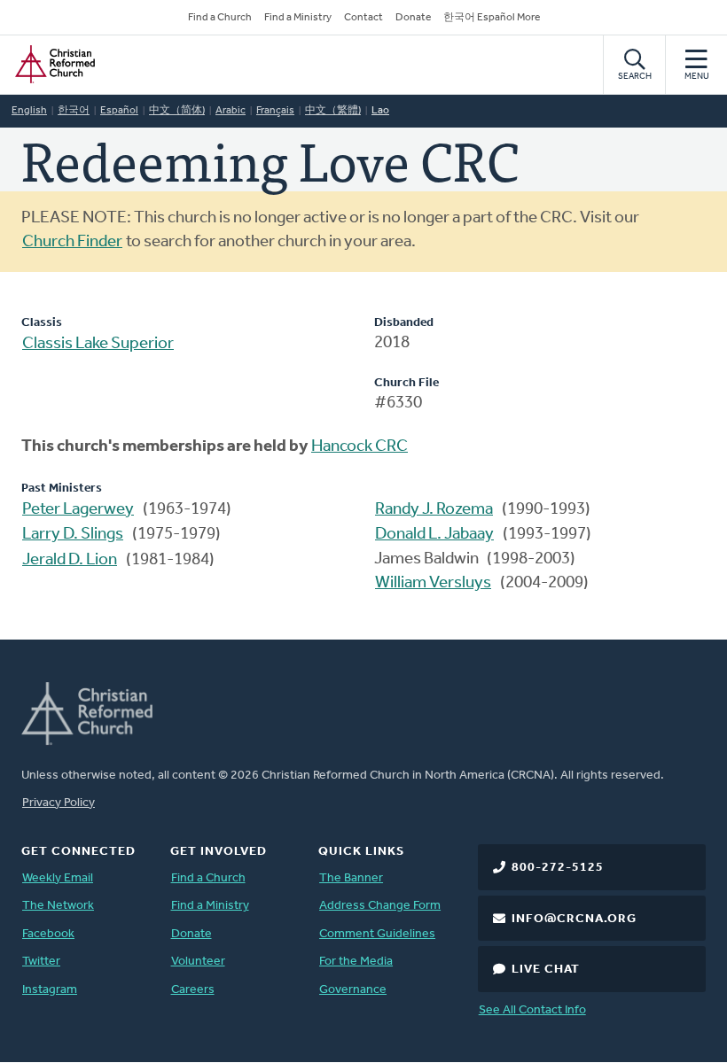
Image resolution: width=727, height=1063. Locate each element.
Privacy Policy (58, 803)
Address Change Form (380, 905)
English (29, 110)
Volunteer (198, 961)
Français (275, 110)
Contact (363, 17)
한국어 (74, 110)
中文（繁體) (333, 110)
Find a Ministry (298, 17)
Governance (353, 990)
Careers (193, 990)
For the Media (356, 961)
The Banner (351, 878)
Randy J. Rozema (434, 509)
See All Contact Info (532, 1010)
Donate (413, 17)
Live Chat (546, 969)
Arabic (230, 110)
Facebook (48, 934)
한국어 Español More (491, 17)
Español (119, 110)
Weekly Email (57, 878)
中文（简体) (177, 110)
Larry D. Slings (72, 534)
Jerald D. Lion (69, 560)
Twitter (41, 961)
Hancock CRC (359, 446)
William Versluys (433, 583)
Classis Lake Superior (98, 344)
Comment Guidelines (377, 934)
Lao (380, 110)
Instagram (49, 990)
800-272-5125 (558, 867)
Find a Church (220, 17)
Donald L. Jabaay (434, 534)
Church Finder (72, 242)
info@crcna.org (574, 919)
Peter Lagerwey (78, 509)
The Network (58, 905)
